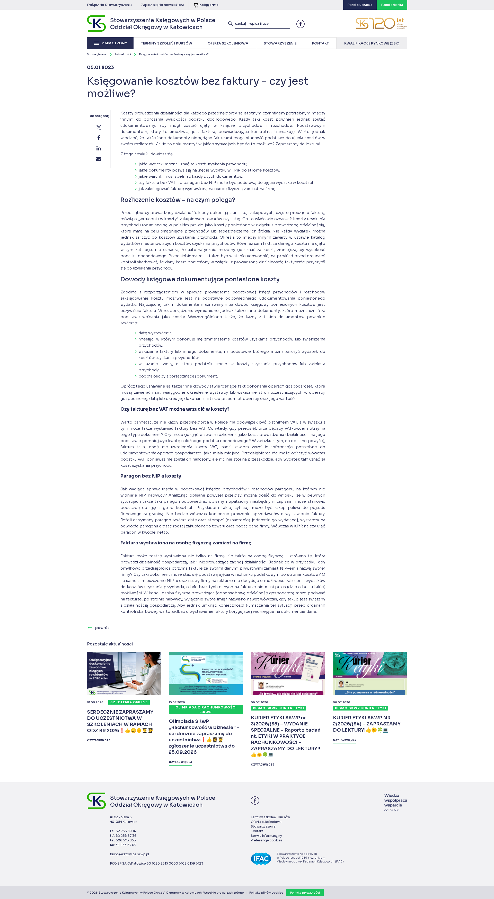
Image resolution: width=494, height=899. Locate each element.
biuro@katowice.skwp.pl (129, 854)
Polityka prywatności (305, 892)
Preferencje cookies (267, 840)
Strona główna (97, 54)
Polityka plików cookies (266, 892)
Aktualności (123, 54)
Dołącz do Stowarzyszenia (109, 5)
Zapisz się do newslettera (162, 5)
